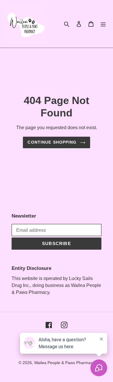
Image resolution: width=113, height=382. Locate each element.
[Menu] (103, 24)
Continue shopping (52, 142)
